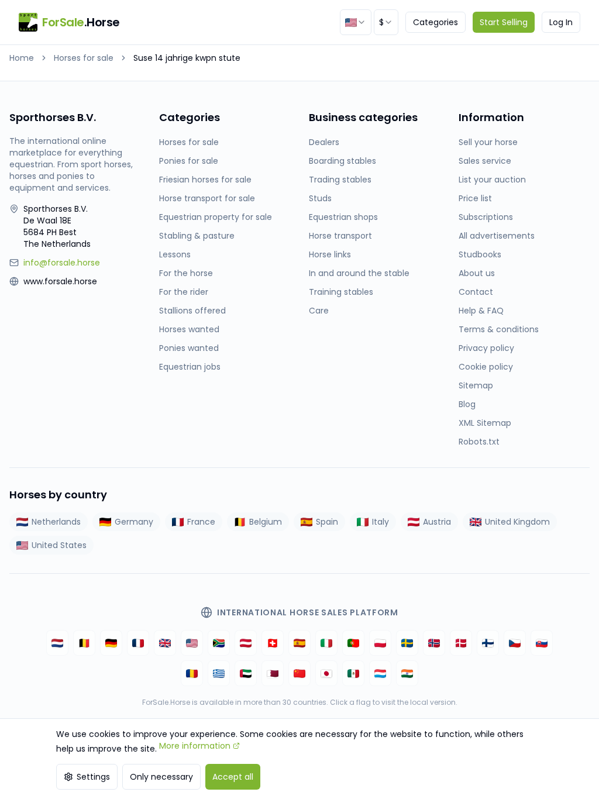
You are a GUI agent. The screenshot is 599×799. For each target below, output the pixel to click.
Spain (327, 522)
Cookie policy (486, 367)
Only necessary (161, 777)
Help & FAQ (481, 310)
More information (194, 746)
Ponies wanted (189, 348)
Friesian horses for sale (205, 179)
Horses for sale (83, 58)
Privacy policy (486, 348)
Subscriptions (486, 217)
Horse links (330, 254)
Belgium (265, 522)
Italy (380, 522)
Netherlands (56, 522)
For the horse (186, 273)
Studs (320, 198)
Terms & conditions (499, 329)
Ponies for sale (188, 161)
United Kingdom (517, 522)
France (201, 522)
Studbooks (480, 254)
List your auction (492, 179)
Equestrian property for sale (215, 217)
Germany (134, 522)
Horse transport (340, 236)
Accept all (232, 777)
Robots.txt (479, 441)
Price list (475, 198)
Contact (476, 292)
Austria (437, 522)
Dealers (324, 142)
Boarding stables (342, 161)
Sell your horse (488, 142)
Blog (467, 404)
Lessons (175, 254)
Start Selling (504, 22)
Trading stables (340, 179)
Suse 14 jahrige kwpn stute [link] (186, 58)
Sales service (485, 161)
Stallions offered (192, 310)
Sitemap (476, 385)
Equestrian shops (343, 217)
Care (319, 310)
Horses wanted (189, 329)
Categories (435, 22)
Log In (561, 22)
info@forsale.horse (61, 262)
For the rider (183, 292)
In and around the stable (359, 273)
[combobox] (355, 22)
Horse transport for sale (207, 198)
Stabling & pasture (197, 236)
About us (477, 273)
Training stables (341, 292)
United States (59, 545)
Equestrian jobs (190, 367)
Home (21, 58)
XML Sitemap (485, 423)
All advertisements (497, 236)
